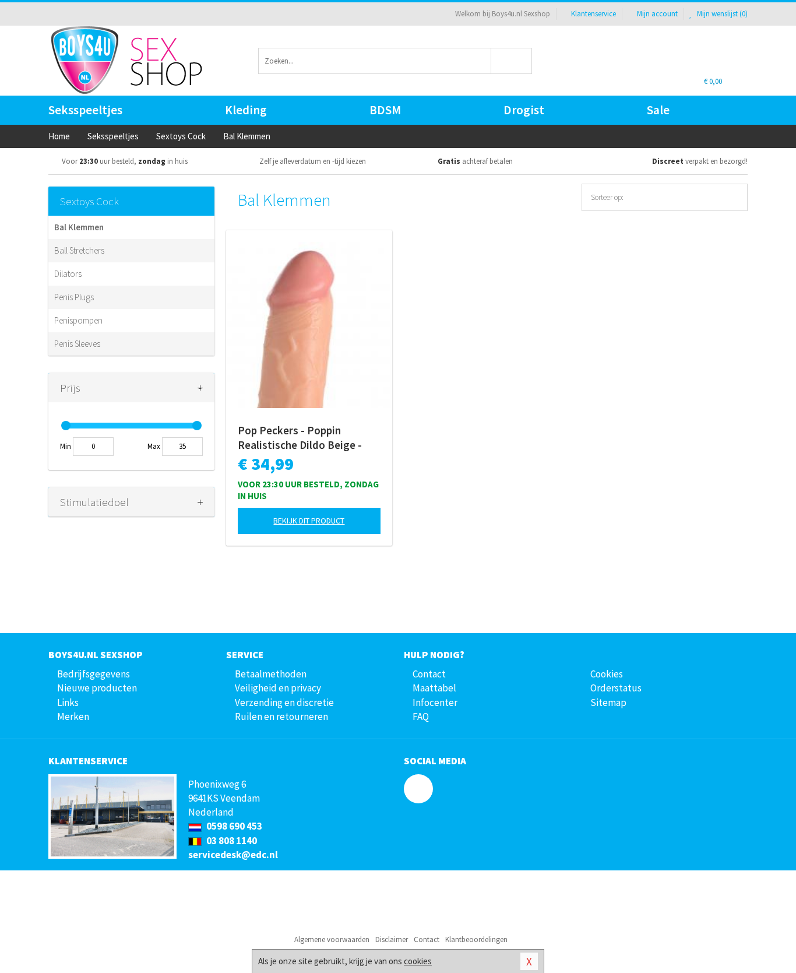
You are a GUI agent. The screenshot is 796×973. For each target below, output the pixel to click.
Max (153, 446)
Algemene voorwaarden (331, 939)
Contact (429, 674)
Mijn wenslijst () (721, 14)
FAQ (421, 716)
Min (65, 446)
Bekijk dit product (308, 520)
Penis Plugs (74, 297)
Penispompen (78, 320)
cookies (418, 961)
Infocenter (435, 702)
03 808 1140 (231, 840)
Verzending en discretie (284, 702)
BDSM (385, 110)
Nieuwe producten (97, 688)
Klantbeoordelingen (476, 939)
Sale (658, 110)
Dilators (68, 273)
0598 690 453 (233, 826)
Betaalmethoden (271, 674)
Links (68, 702)
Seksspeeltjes (85, 110)
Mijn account (657, 14)
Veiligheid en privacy (278, 688)
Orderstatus (616, 688)
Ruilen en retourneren (281, 716)
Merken (73, 716)
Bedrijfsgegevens (93, 674)
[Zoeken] (512, 61)
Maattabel (434, 688)
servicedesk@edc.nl (233, 854)
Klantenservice (593, 14)
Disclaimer (391, 939)
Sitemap (608, 702)
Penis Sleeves (77, 343)
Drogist (523, 110)
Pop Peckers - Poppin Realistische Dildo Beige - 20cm (300, 437)
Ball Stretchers (79, 250)
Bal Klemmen (79, 227)
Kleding (246, 110)
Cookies (606, 674)
